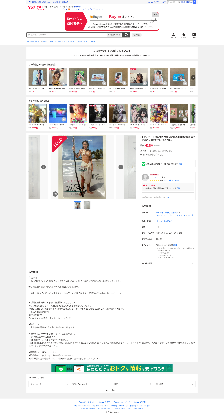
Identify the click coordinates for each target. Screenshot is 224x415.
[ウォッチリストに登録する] (43, 83)
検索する (126, 34)
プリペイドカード (69, 42)
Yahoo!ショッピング (122, 402)
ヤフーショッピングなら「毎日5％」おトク (87, 9)
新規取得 (77, 7)
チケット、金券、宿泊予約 (52, 42)
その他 (93, 42)
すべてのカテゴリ (114, 35)
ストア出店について (104, 409)
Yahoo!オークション (87, 402)
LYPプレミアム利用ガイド (128, 406)
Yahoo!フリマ (104, 402)
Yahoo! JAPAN (153, 2)
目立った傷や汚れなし (165, 221)
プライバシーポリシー (82, 406)
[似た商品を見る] (55, 194)
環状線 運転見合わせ (187, 2)
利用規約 (114, 406)
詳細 (180, 164)
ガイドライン (145, 406)
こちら (167, 197)
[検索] (194, 2)
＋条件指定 (137, 35)
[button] (167, 263)
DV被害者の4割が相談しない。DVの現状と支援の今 (48, 2)
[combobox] (66, 35)
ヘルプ (163, 2)
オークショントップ (33, 42)
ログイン (63, 9)
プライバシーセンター (100, 406)
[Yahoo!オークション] (42, 6)
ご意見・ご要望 (119, 409)
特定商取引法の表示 (88, 409)
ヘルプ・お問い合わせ (135, 409)
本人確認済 (175, 180)
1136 (165, 180)
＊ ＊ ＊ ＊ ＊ (155, 177)
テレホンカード (83, 42)
